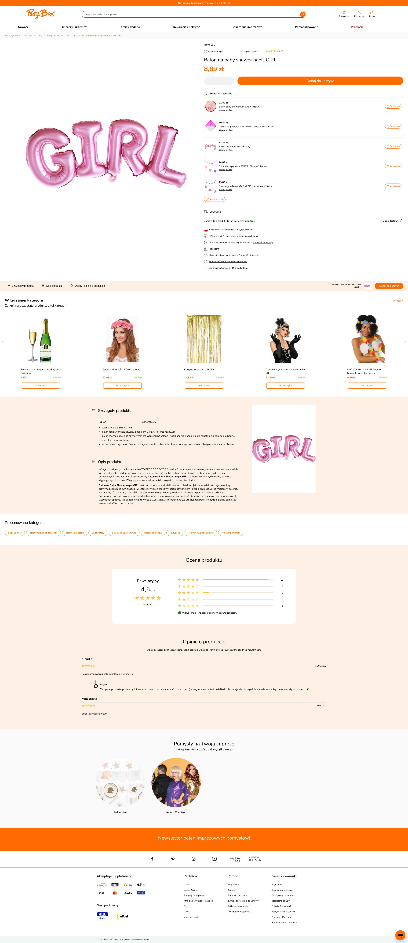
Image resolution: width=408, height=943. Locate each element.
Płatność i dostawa (237, 895)
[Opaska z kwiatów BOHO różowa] (122, 339)
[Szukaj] (303, 14)
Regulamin (276, 884)
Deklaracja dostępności (239, 911)
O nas (186, 884)
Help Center (234, 884)
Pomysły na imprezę (194, 895)
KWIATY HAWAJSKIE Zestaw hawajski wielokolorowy (364, 371)
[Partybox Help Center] (256, 866)
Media (186, 911)
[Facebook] (152, 866)
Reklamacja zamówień (238, 906)
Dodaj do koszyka (320, 80)
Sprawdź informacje (263, 242)
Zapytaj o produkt (251, 51)
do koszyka (41, 385)
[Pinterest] (173, 866)
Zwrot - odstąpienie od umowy (243, 900)
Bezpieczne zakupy (280, 900)
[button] (344, 14)
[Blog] (235, 866)
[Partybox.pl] (40, 19)
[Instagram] (194, 866)
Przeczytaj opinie (252, 236)
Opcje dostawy (390, 220)
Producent (214, 248)
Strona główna (12, 35)
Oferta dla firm (239, 267)
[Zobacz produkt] (211, 106)
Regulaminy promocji (281, 889)
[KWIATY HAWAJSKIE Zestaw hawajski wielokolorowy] (367, 339)
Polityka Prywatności (281, 906)
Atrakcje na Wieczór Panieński (198, 900)
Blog (186, 906)
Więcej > (398, 300)
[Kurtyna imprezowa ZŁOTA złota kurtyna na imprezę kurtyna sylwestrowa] (204, 339)
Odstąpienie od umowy (283, 895)
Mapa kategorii (191, 917)
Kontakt (231, 889)
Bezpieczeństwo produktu (284, 922)
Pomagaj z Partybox (281, 917)
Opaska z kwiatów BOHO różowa (121, 369)
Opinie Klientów (192, 889)
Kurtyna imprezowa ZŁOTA (199, 369)
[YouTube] (214, 866)
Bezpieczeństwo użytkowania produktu (228, 261)
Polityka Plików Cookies (283, 911)
